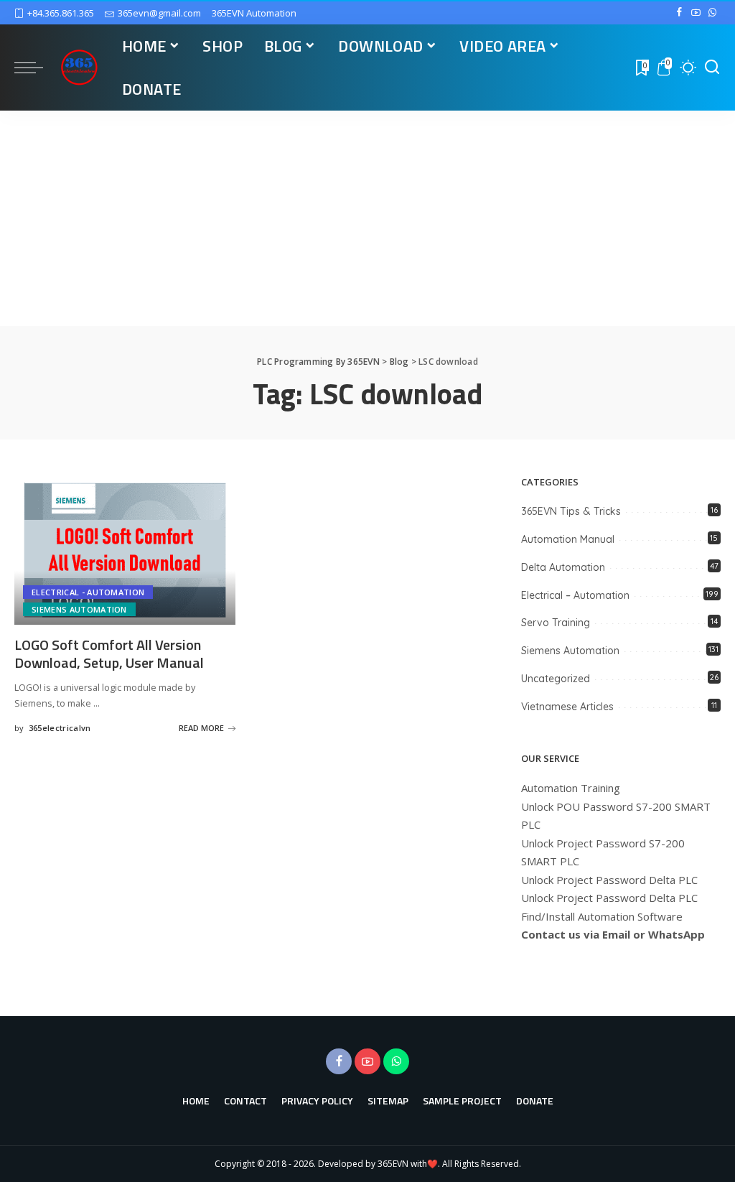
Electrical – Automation (575, 595)
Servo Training (555, 622)
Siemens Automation (79, 609)
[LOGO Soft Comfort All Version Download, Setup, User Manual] (124, 550)
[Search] (712, 67)
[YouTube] (696, 12)
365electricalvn (60, 727)
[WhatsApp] (712, 12)
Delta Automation (563, 567)
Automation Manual (567, 539)
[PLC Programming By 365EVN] (78, 67)
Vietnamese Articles (567, 706)
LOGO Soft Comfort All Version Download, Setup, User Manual (109, 653)
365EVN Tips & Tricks (571, 511)
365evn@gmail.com (159, 12)
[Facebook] (679, 12)
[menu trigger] (35, 67)
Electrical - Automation (88, 592)
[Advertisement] (367, 218)
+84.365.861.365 (60, 12)
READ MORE (201, 727)
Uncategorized (555, 678)
